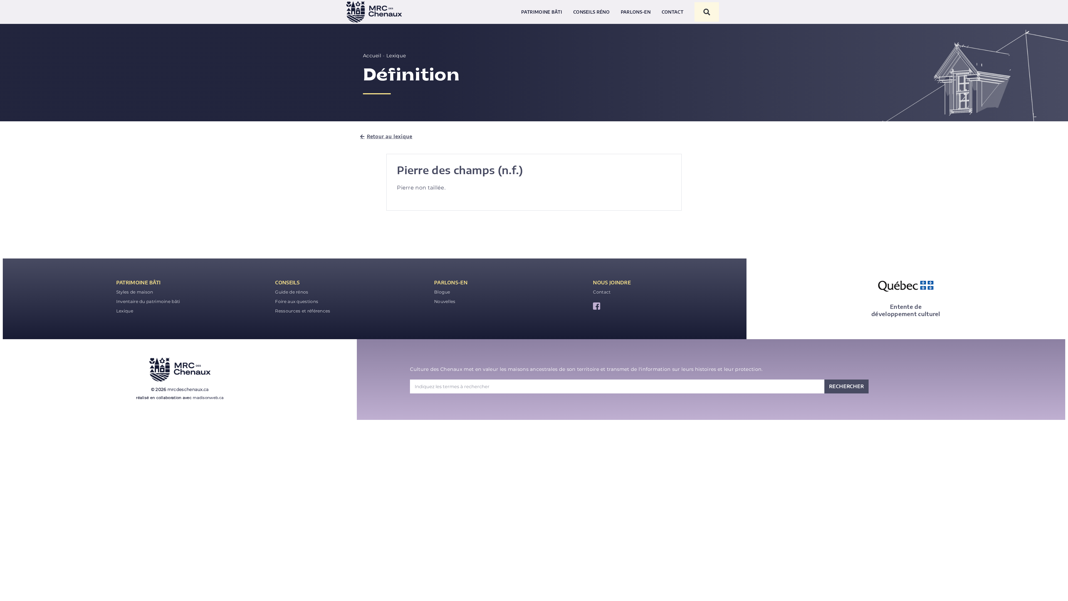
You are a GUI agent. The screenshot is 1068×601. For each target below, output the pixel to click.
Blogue (442, 292)
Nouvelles (445, 301)
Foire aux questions (296, 301)
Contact (672, 11)
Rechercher (846, 386)
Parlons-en (636, 11)
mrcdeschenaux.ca (188, 389)
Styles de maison (134, 292)
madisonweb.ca (208, 397)
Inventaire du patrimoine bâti (148, 301)
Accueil (372, 55)
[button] (706, 12)
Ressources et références (302, 311)
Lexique (396, 55)
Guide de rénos (291, 292)
